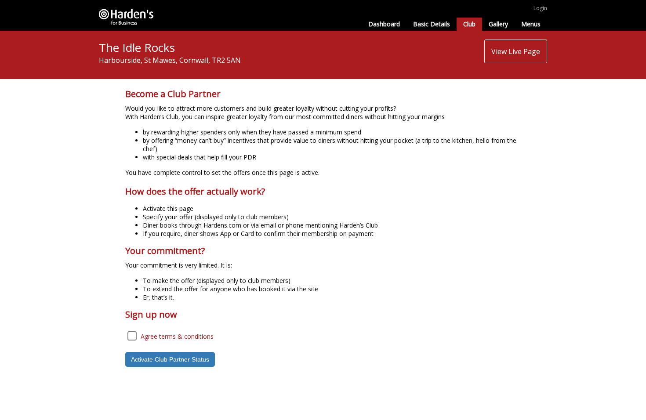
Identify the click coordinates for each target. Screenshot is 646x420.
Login (540, 8)
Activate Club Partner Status (170, 359)
